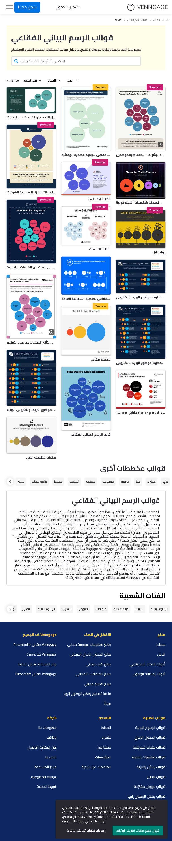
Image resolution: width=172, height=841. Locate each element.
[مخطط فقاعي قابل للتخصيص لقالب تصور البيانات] (31, 100)
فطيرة (151, 481)
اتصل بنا (51, 757)
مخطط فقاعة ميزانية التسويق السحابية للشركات (31, 192)
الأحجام (51, 80)
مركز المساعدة (45, 766)
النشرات (66, 609)
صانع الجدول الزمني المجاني (90, 654)
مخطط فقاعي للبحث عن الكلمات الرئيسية (31, 267)
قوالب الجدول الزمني (149, 737)
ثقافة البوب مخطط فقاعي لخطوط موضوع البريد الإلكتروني (140, 297)
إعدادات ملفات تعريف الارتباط (86, 830)
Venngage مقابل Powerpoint (35, 644)
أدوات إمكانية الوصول (149, 674)
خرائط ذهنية (121, 609)
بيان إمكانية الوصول (42, 747)
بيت (167, 19)
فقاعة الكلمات (100, 249)
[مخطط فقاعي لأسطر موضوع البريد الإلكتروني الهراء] (31, 378)
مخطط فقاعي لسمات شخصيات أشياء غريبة (140, 202)
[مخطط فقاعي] (86, 330)
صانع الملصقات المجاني (93, 674)
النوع (70, 80)
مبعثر (20, 481)
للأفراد (106, 737)
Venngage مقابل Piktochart (36, 674)
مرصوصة (108, 481)
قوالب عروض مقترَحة (149, 786)
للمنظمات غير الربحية (96, 766)
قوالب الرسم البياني (137, 19)
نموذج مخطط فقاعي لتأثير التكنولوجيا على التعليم (31, 342)
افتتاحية (74, 481)
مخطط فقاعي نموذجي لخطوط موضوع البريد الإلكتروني (140, 363)
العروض (83, 609)
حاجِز (165, 481)
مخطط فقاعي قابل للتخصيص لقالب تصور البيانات (31, 117)
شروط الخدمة (47, 786)
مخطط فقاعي (100, 359)
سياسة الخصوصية (44, 776)
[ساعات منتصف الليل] (31, 435)
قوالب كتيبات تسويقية (149, 747)
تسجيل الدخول (68, 7)
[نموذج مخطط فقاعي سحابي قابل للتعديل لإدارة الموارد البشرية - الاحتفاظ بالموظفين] (140, 119)
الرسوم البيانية (159, 609)
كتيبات (140, 609)
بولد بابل (159, 252)
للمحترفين (104, 747)
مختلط (58, 481)
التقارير (26, 609)
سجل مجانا (27, 7)
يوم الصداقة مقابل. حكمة (37, 664)
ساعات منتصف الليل (41, 457)
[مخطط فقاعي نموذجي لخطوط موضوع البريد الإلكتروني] (140, 332)
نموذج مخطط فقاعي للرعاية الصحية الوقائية (86, 155)
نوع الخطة (30, 80)
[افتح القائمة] (9, 7)
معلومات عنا (47, 727)
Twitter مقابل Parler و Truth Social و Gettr (140, 412)
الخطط (106, 727)
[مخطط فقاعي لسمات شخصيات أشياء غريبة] (140, 180)
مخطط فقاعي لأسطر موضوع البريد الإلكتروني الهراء (31, 409)
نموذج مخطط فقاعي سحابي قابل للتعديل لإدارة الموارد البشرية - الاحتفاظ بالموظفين (140, 155)
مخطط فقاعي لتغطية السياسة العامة (86, 298)
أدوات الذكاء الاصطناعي (147, 664)
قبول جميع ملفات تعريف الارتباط (138, 830)
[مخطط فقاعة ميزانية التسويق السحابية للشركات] (31, 156)
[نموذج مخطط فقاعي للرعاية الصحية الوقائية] (86, 119)
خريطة (125, 481)
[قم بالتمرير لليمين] (10, 481)
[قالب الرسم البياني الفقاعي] (86, 398)
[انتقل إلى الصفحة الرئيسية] (147, 7)
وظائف (51, 737)
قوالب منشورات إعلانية (148, 757)
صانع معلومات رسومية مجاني (89, 644)
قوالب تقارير (156, 776)
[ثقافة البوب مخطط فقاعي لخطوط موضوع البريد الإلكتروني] (140, 276)
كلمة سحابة (39, 481)
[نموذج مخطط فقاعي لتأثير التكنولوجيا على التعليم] (31, 306)
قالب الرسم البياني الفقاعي (90, 434)
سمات (160, 644)
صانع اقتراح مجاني (97, 683)
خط (138, 481)
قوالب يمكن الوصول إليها (146, 796)
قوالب (156, 19)
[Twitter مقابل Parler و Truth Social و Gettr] (140, 389)
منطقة (90, 481)
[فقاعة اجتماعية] (86, 178)
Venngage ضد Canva (42, 654)
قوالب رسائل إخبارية (151, 766)
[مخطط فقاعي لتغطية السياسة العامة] (86, 276)
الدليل (161, 654)
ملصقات (101, 609)
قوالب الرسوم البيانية (150, 727)
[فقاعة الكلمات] (86, 226)
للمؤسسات (103, 757)
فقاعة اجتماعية (99, 199)
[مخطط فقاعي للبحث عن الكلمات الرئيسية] (31, 231)
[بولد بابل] (140, 229)
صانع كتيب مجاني (98, 664)
